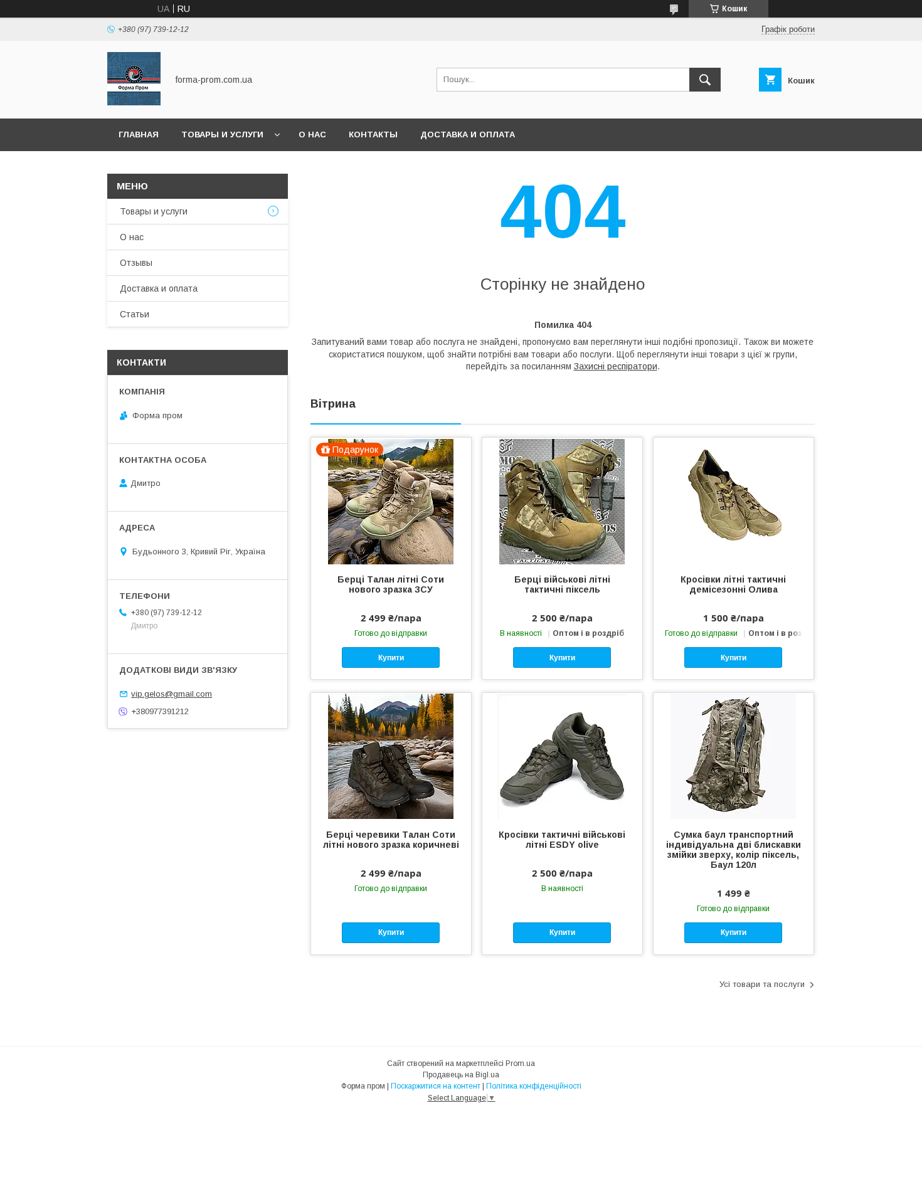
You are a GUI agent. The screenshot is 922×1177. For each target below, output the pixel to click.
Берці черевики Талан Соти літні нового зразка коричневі (391, 840)
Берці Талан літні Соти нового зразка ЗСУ (390, 584)
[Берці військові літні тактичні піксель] (562, 500)
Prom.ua (520, 1063)
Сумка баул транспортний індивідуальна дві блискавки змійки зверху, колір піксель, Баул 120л (733, 850)
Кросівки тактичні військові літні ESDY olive (562, 840)
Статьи (134, 314)
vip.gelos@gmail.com (171, 694)
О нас (312, 134)
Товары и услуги (222, 134)
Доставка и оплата (467, 134)
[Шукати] (705, 80)
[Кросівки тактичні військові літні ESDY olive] (562, 755)
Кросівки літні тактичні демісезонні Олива (733, 584)
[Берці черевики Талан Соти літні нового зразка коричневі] (391, 755)
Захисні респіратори (615, 366)
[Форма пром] (134, 102)
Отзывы (136, 263)
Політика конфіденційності (533, 1086)
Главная (139, 134)
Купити (391, 657)
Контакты (373, 134)
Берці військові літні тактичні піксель (562, 584)
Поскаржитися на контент (435, 1086)
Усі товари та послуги (762, 984)
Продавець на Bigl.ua (461, 1074)
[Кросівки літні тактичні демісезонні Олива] (733, 500)
